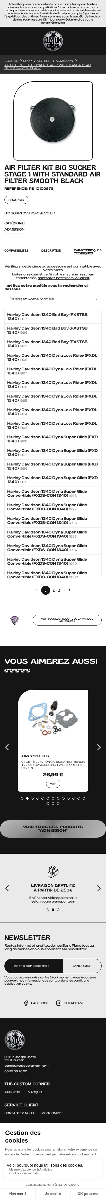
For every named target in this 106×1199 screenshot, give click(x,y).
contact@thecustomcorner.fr (26, 1065)
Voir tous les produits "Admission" (53, 829)
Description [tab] (51, 250)
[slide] (22, 798)
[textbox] (53, 299)
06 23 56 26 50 (15, 1071)
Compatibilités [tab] (16, 250)
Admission (14, 230)
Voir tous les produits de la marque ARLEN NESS (67, 620)
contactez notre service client (64, 278)
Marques (35, 1092)
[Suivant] (99, 747)
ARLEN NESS (16, 199)
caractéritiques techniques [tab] (87, 252)
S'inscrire (82, 966)
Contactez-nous (19, 1113)
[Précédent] (7, 747)
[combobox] (53, 299)
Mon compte (52, 1113)
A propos (12, 1092)
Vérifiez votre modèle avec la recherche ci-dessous (46, 287)
